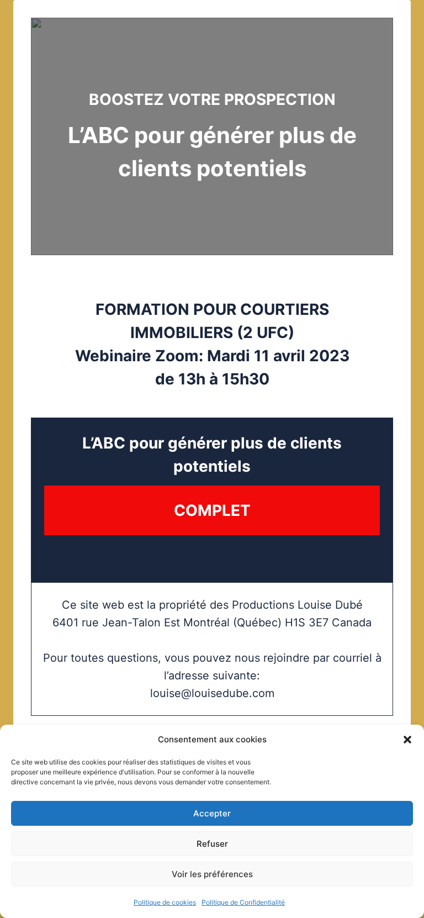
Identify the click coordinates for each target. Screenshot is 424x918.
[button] (407, 739)
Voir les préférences (212, 874)
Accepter (212, 813)
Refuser (212, 843)
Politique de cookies (165, 902)
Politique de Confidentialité (243, 902)
